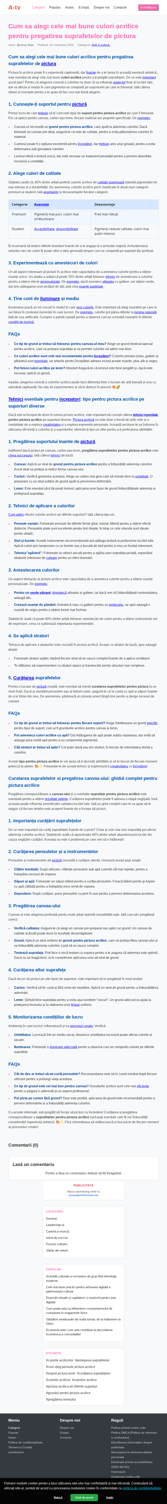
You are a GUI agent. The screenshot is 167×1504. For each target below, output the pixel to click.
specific (152, 723)
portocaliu (116, 604)
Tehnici (15, 399)
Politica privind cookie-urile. (128, 1427)
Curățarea (23, 677)
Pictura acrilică (83, 419)
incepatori (69, 399)
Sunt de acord (84, 1497)
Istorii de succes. (57, 1237)
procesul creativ (81, 1026)
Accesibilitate (44, 229)
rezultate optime (56, 799)
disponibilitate (67, 229)
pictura (48, 63)
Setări (109, 1497)
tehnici (110, 276)
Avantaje (41, 204)
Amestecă (59, 592)
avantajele (50, 192)
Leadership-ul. (55, 1225)
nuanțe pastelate (91, 286)
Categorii (38, 7)
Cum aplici (16, 514)
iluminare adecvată (63, 1047)
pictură (79, 104)
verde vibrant (40, 592)
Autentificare (148, 7)
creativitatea (51, 424)
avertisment (15, 1452)
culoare (51, 558)
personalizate (50, 281)
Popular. (55, 7)
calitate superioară (111, 182)
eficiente (143, 1086)
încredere (140, 766)
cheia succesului (20, 455)
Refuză (58, 1497)
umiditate (141, 476)
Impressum (118, 1471)
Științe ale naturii (57, 1250)
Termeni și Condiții (20, 1447)
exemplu (143, 118)
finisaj (75, 1004)
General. (51, 1218)
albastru (108, 281)
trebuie (43, 113)
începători (85, 144)
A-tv (14, 7)
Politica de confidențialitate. (25, 1442)
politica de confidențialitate (142, 1488)
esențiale (41, 361)
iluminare (50, 298)
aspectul (119, 82)
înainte (91, 72)
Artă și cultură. (101, 45)
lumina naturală (145, 312)
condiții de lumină (21, 322)
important (149, 77)
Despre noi (102, 7)
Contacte (120, 7)
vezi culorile (85, 307)
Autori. (70, 7)
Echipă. (84, 7)
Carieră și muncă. (58, 1231)
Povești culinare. (57, 1244)
